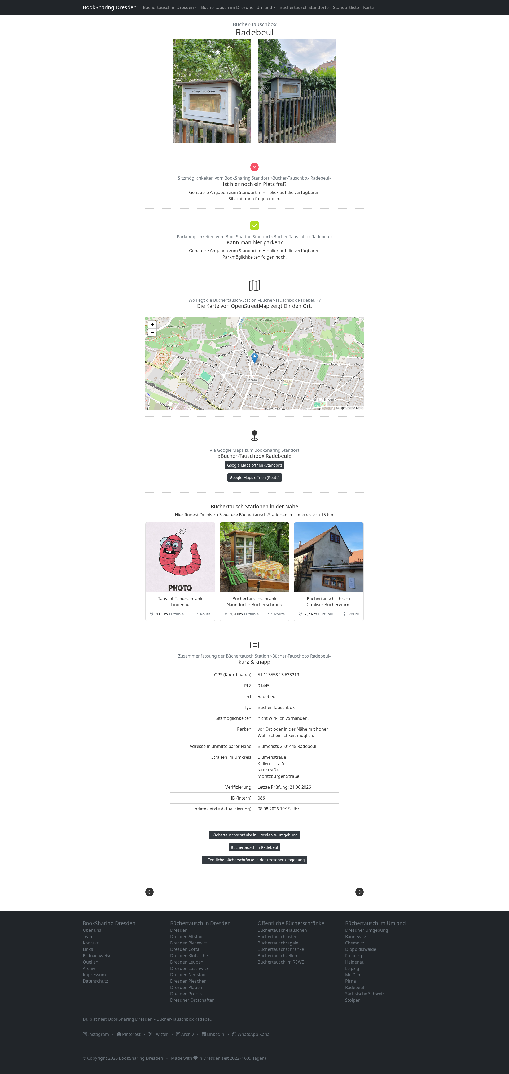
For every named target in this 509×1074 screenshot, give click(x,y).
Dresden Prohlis (186, 994)
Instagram (98, 1034)
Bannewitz (355, 936)
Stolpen (353, 1000)
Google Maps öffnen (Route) (254, 477)
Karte (368, 7)
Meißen (352, 975)
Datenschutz (95, 981)
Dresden (178, 930)
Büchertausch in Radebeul (254, 847)
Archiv (89, 968)
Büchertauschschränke (281, 949)
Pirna (350, 981)
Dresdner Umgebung (366, 930)
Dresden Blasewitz (188, 943)
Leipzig (352, 968)
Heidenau (355, 962)
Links (88, 949)
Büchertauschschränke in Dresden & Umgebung (254, 834)
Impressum (94, 975)
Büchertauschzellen (277, 955)
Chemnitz (354, 943)
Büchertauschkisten (278, 936)
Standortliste (346, 7)
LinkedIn (215, 1034)
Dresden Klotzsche (189, 955)
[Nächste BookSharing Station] (311, 892)
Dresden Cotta (184, 949)
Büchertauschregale (278, 943)
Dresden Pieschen (188, 981)
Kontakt (91, 943)
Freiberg (353, 955)
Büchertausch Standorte (304, 7)
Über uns (92, 930)
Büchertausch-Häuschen (282, 930)
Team (88, 936)
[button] (254, 358)
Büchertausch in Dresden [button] (168, 7)
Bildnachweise (97, 955)
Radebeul (354, 987)
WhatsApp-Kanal (253, 1034)
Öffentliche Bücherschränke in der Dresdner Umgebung (254, 859)
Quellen (90, 962)
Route (205, 613)
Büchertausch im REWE (281, 962)
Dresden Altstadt (187, 936)
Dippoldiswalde (360, 949)
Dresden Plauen (186, 987)
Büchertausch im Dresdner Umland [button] (236, 7)
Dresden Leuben (186, 962)
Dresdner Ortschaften (192, 1000)
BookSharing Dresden (110, 7)
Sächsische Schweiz (364, 994)
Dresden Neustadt (188, 975)
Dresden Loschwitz (189, 968)
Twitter (160, 1034)
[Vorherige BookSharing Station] (198, 892)
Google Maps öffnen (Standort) (254, 465)
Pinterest (131, 1034)
